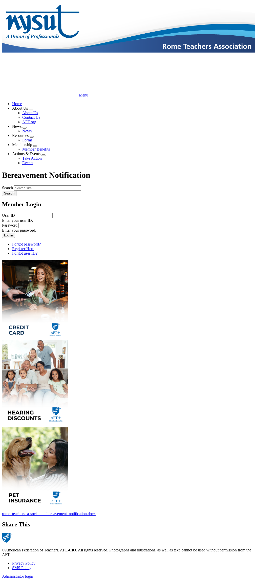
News (27, 131)
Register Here (23, 249)
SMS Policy (21, 568)
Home (17, 104)
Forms (27, 140)
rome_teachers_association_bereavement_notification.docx (49, 514)
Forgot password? (26, 244)
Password (9, 225)
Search (7, 188)
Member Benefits (36, 149)
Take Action (32, 158)
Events (27, 163)
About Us (30, 113)
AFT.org (29, 122)
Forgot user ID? (24, 253)
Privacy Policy (23, 563)
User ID (8, 215)
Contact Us (31, 117)
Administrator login (17, 576)
